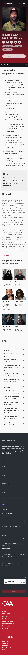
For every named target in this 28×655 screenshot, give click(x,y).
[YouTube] (19, 42)
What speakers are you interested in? (12, 544)
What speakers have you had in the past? (13, 555)
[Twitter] (15, 42)
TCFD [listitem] (3, 649)
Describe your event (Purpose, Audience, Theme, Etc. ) (13, 564)
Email (3, 492)
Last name (5, 466)
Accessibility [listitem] (5, 645)
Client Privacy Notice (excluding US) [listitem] (12, 619)
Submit (13, 591)
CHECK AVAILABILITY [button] (13, 56)
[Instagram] (7, 42)
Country (4, 509)
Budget (4, 535)
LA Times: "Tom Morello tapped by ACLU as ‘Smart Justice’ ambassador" (13, 183)
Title (3, 475)
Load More (5, 255)
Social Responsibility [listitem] (8, 621)
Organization (5, 483)
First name (5, 458)
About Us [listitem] (4, 611)
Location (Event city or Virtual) (11, 526)
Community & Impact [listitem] (8, 623)
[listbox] (14, 537)
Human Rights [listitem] (6, 626)
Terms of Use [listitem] (5, 643)
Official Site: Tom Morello (10, 178)
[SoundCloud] (11, 42)
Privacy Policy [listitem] (5, 641)
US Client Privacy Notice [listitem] (9, 614)
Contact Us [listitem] (5, 628)
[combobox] (14, 513)
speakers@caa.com (14, 449)
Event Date (5, 518)
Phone (4, 501)
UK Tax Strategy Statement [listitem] (8, 647)
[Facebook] (3, 42)
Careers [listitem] (4, 616)
